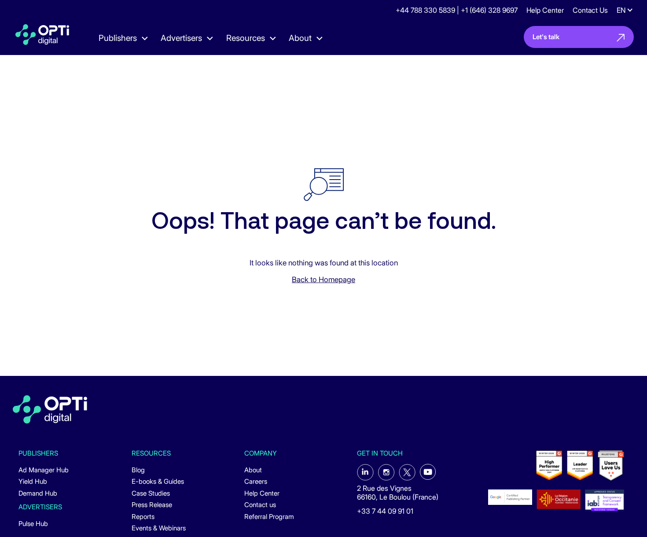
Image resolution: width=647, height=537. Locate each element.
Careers (255, 482)
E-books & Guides (158, 482)
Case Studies (151, 493)
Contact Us (590, 10)
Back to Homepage (323, 279)
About (253, 470)
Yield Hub (32, 482)
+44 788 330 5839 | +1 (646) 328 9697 (457, 10)
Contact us (260, 505)
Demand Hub (37, 493)
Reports (143, 517)
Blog (138, 470)
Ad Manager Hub (43, 470)
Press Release (152, 505)
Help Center (545, 10)
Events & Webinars (159, 528)
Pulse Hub (33, 524)
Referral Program (269, 517)
